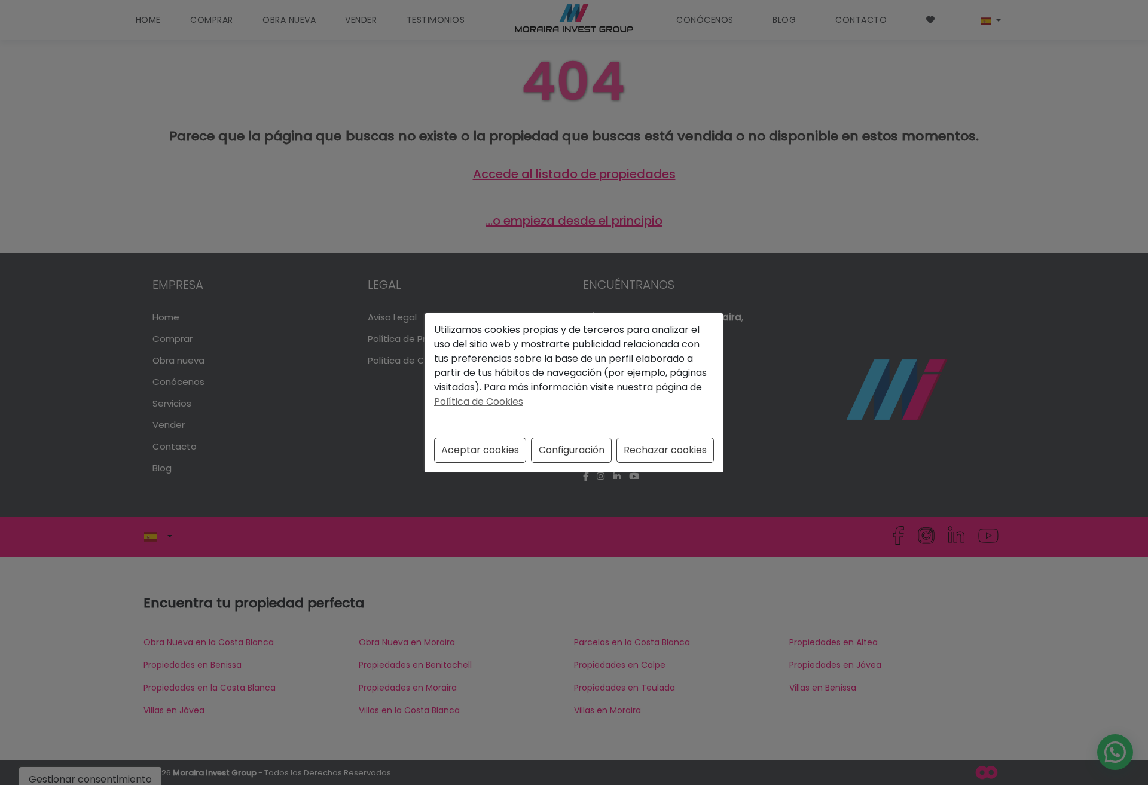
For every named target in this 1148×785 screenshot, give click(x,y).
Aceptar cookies (480, 450)
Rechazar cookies (665, 450)
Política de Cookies (478, 401)
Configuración (571, 450)
